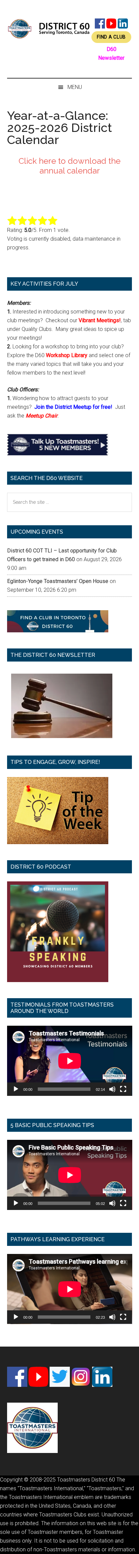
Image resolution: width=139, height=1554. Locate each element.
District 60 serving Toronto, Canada (49, 28)
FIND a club (111, 37)
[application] (69, 1061)
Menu (74, 87)
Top (131, 1545)
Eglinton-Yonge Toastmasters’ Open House (57, 581)
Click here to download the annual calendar (69, 166)
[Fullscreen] (123, 1089)
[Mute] (112, 1089)
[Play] (15, 1089)
